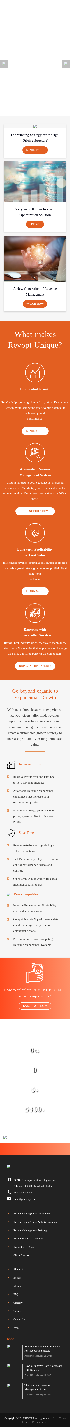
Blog (16, 1327)
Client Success (21, 1255)
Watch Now (35, 303)
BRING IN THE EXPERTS (35, 666)
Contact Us (19, 1319)
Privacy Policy (40, 1421)
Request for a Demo (23, 1246)
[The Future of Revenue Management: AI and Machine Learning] (15, 1391)
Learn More (35, 149)
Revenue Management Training (30, 1230)
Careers (17, 1311)
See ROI (35, 224)
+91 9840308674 (23, 1192)
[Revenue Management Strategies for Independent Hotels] (15, 1352)
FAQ (15, 1294)
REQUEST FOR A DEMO (35, 511)
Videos (17, 1286)
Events (17, 1277)
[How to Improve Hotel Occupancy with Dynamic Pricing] (15, 1371)
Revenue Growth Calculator (28, 1238)
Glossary (18, 1302)
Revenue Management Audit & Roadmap (35, 1221)
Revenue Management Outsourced (31, 1213)
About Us (18, 1269)
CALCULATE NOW (35, 1005)
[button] (4, 88)
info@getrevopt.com (25, 1199)
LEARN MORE (35, 431)
